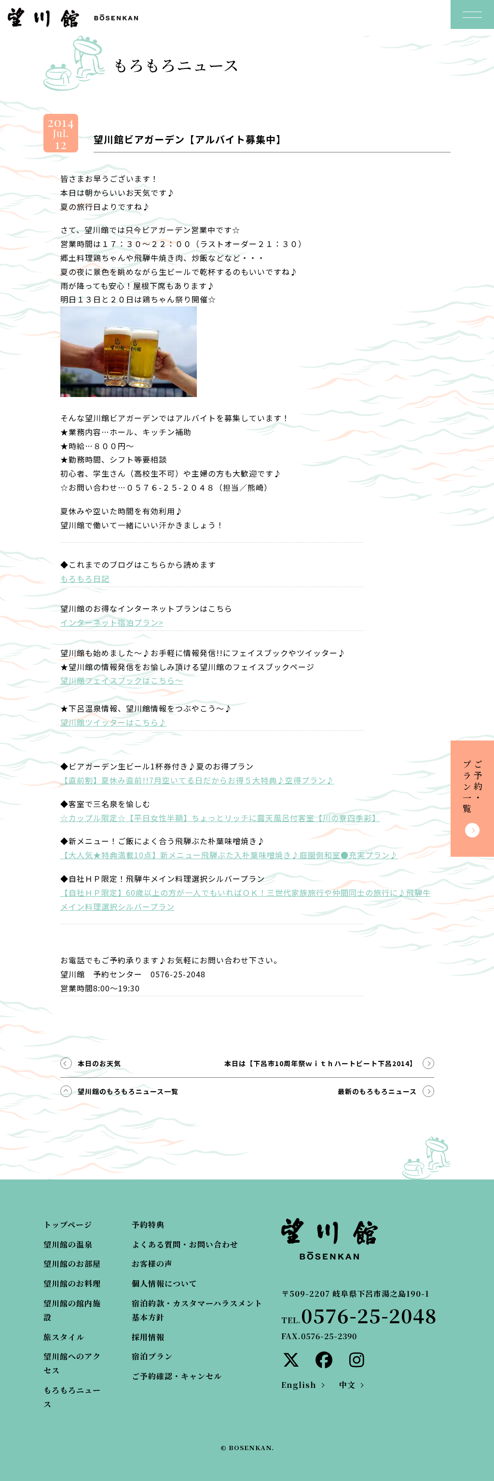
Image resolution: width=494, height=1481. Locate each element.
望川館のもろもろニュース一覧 (128, 1091)
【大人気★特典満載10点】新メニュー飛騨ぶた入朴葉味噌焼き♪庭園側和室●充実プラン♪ (229, 855)
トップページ (67, 1224)
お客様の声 (152, 1263)
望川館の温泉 (68, 1244)
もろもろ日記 (85, 578)
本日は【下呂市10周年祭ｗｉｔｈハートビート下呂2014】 (320, 1063)
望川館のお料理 (72, 1283)
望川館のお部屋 (72, 1263)
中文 (347, 1384)
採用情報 (148, 1337)
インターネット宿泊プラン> (112, 622)
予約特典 (148, 1224)
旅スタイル (63, 1337)
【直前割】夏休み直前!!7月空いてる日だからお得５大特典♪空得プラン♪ (197, 780)
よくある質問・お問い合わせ (185, 1244)
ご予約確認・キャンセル (177, 1376)
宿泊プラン (152, 1356)
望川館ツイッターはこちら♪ (113, 722)
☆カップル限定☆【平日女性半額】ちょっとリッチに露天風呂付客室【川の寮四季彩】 (220, 817)
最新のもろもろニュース (377, 1091)
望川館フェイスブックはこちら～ (121, 680)
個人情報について (164, 1283)
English (298, 1384)
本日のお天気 (99, 1063)
